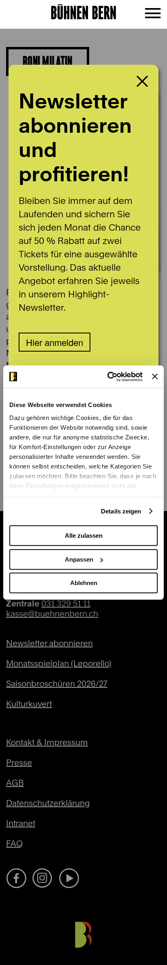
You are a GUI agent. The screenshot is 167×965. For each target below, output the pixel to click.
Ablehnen (83, 582)
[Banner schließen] (155, 377)
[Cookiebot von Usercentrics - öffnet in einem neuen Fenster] (108, 376)
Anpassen (79, 559)
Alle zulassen (84, 535)
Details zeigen (121, 511)
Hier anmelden (54, 342)
